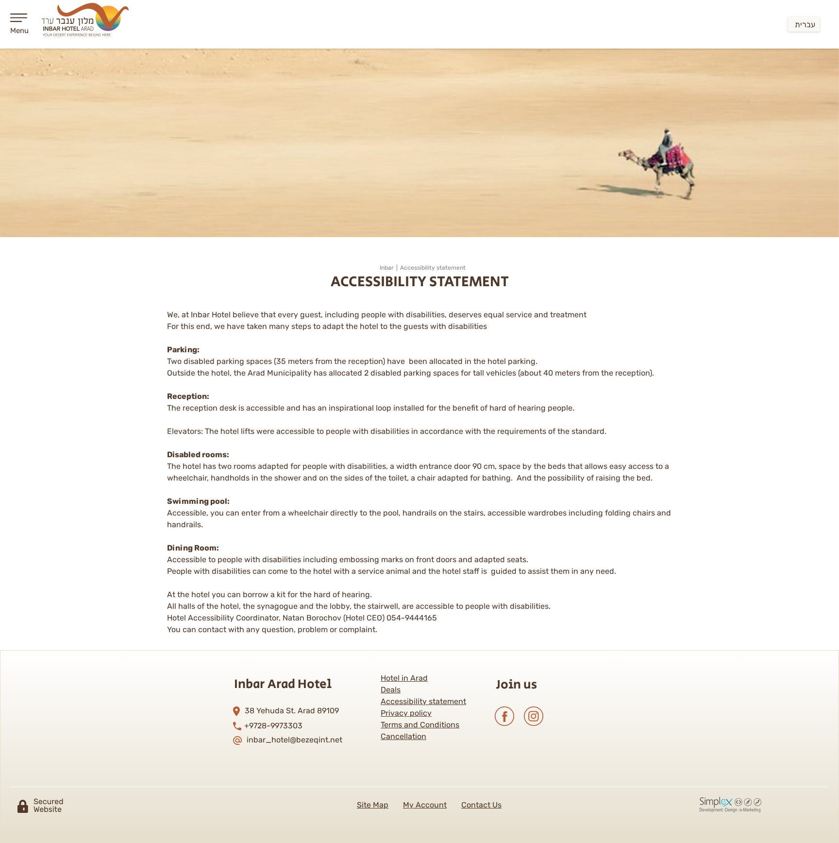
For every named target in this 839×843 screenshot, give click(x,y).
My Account (425, 804)
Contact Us (481, 804)
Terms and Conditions (420, 724)
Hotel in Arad (404, 678)
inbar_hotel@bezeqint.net (294, 740)
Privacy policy (406, 713)
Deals (391, 689)
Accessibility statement (423, 701)
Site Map (372, 804)
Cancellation (403, 736)
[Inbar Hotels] (86, 21)
